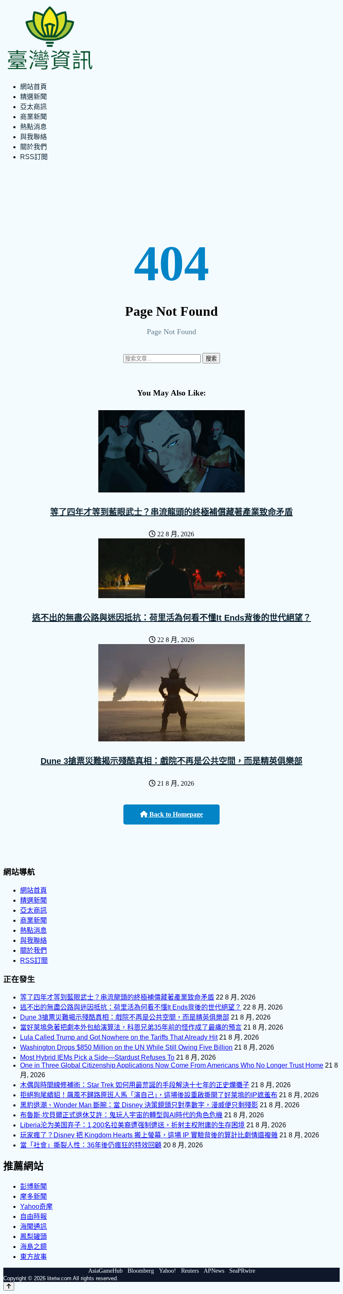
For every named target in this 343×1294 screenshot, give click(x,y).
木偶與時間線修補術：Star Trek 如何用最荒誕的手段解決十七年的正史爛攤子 (134, 1084)
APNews (214, 1271)
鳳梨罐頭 (33, 1236)
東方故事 (33, 1256)
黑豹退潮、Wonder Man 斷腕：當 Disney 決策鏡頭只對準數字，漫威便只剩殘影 (139, 1105)
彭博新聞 (33, 1186)
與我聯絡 (33, 136)
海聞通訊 (33, 1226)
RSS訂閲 (34, 156)
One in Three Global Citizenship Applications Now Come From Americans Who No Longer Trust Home (171, 1065)
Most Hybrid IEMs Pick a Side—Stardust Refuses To (97, 1057)
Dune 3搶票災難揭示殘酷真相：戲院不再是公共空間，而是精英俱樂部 (171, 761)
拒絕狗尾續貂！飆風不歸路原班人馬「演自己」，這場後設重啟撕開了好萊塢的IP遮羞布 (148, 1095)
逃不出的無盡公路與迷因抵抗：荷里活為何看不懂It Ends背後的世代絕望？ (171, 617)
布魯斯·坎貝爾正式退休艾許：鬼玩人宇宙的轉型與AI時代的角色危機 (121, 1115)
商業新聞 (33, 116)
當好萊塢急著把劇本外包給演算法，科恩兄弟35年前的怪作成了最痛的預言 (131, 1027)
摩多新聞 (33, 1196)
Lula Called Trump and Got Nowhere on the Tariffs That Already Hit (119, 1037)
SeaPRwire (242, 1271)
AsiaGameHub (105, 1271)
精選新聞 (33, 96)
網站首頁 (33, 86)
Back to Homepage (175, 814)
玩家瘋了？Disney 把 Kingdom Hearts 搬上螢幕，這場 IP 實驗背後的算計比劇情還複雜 (149, 1135)
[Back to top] (8, 1286)
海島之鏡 (33, 1246)
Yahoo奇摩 (36, 1206)
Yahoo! (167, 1271)
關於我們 (33, 146)
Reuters (190, 1271)
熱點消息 (33, 126)
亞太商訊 (33, 106)
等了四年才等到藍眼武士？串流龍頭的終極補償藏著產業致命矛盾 (171, 512)
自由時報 (33, 1216)
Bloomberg (141, 1271)
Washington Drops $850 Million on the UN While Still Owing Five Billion (126, 1047)
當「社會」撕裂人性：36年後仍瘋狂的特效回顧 (90, 1145)
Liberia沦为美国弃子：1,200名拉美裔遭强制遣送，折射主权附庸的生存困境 (132, 1125)
